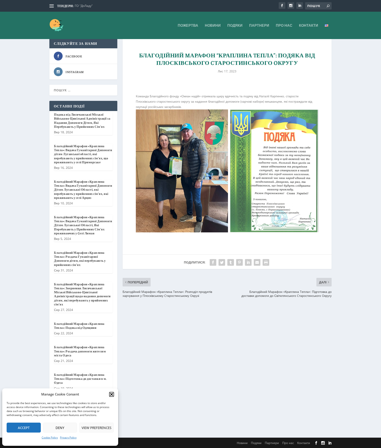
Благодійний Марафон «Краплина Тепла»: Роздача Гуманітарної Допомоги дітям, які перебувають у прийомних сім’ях (80, 258)
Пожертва (188, 26)
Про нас (284, 26)
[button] (111, 394)
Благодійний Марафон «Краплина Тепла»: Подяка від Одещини (79, 325)
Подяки (235, 26)
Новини (213, 26)
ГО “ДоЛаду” (84, 6)
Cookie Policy (50, 437)
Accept (24, 427)
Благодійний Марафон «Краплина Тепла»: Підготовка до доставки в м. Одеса (80, 378)
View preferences (96, 427)
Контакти (308, 26)
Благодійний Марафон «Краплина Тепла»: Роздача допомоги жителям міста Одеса (80, 351)
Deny (60, 427)
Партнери (259, 26)
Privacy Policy (68, 437)
